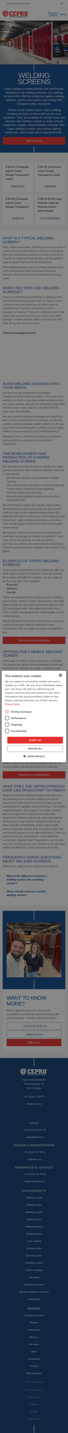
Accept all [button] (35, 739)
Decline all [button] (35, 748)
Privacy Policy (12, 704)
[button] (34, 756)
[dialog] (34, 716)
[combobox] (60, 675)
